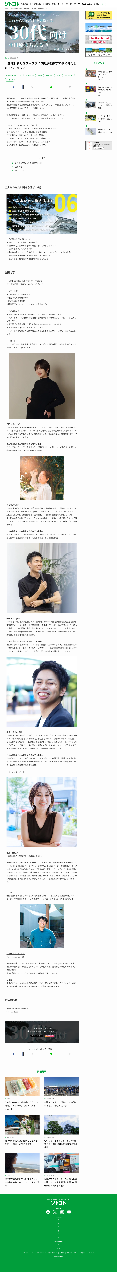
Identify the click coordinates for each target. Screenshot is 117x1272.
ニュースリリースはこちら (39, 1253)
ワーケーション (68, 75)
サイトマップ (90, 1253)
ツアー (19, 75)
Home (6, 8)
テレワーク (9, 80)
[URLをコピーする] (70, 87)
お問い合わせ (26, 1253)
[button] (14, 87)
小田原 (40, 75)
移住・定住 (9, 75)
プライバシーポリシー (72, 1253)
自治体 (58, 75)
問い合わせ (19, 170)
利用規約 (62, 1253)
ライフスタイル (29, 75)
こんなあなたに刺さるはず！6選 (28, 162)
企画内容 (18, 166)
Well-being (87, 4)
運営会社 (82, 1253)
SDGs (96, 4)
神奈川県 (49, 75)
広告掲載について (52, 1253)
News (58, 1248)
